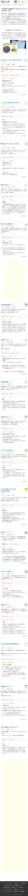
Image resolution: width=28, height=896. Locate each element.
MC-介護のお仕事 (5, 304)
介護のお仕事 (4, 382)
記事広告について (15, 887)
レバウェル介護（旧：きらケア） (11, 102)
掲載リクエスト (17, 889)
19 (12, 452)
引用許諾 (16, 883)
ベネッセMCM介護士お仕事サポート (10, 644)
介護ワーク (4, 532)
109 (13, 147)
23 (13, 187)
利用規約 (21, 887)
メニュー (26, 2)
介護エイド (4, 604)
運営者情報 (22, 891)
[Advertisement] (14, 272)
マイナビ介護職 (7, 224)
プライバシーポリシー (9, 889)
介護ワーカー (4, 339)
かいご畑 (5, 185)
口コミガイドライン (9, 883)
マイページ (19, 2)
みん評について (12, 38)
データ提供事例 (22, 883)
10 (13, 306)
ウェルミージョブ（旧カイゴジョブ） (12, 60)
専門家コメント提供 (7, 885)
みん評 (5, 2)
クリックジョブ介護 (6, 450)
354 (13, 64)
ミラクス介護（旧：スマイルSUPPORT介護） (8, 490)
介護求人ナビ (4, 417)
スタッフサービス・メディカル (11, 143)
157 (12, 106)
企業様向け (22, 2)
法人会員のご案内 (6, 887)
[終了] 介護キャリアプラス (8, 727)
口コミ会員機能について (17, 885)
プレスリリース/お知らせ (6, 891)
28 (12, 226)
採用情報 (15, 891)
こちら (23, 731)
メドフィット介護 (5, 571)
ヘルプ (2, 883)
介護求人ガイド (5, 686)
